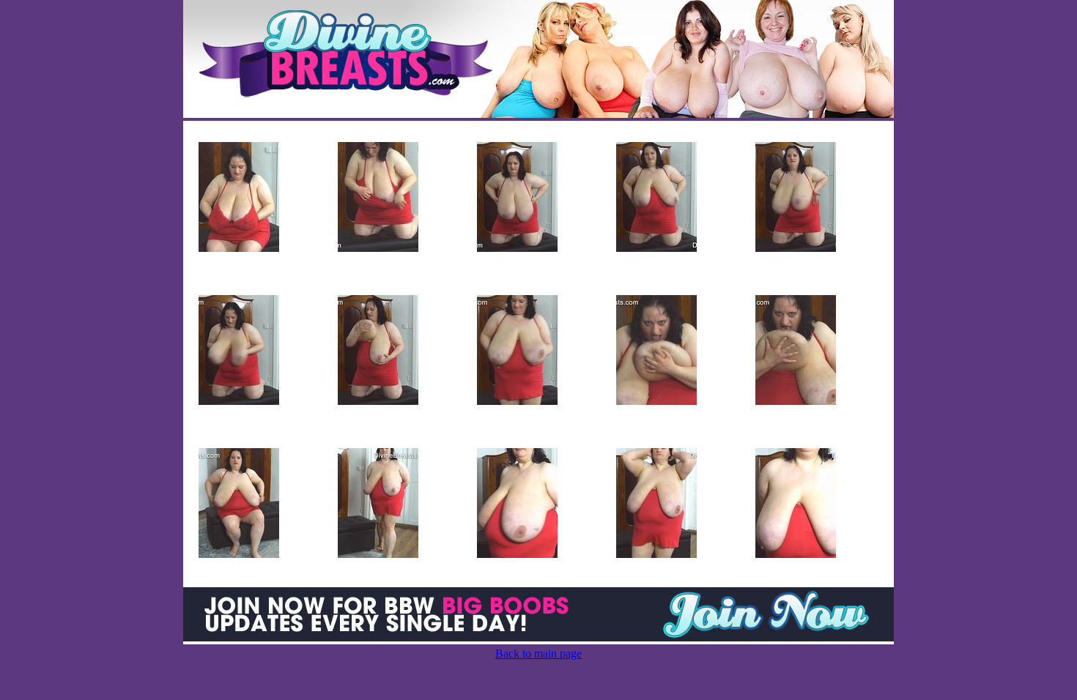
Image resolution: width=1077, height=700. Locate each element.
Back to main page (538, 653)
